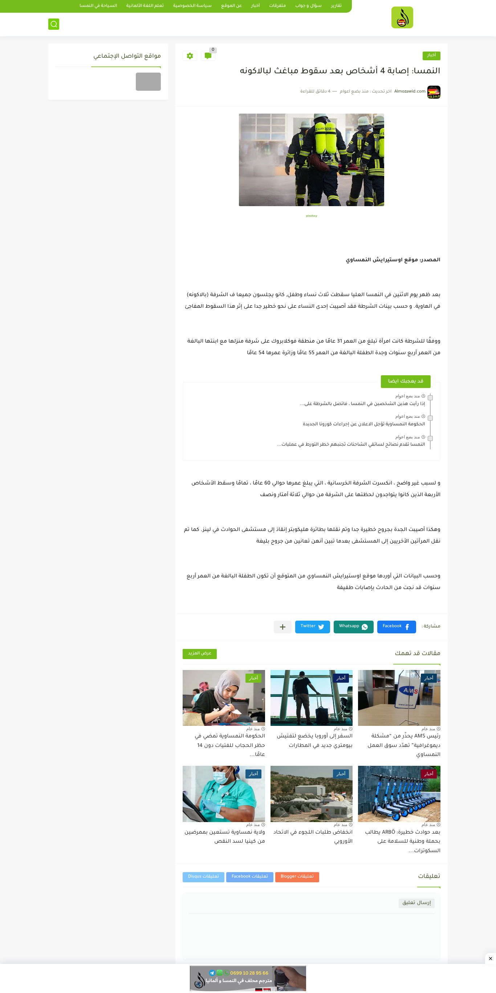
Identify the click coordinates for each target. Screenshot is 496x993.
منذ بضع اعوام (407, 396)
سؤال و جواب (308, 6)
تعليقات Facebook (250, 877)
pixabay (311, 216)
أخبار (255, 6)
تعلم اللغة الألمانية (145, 6)
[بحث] (53, 24)
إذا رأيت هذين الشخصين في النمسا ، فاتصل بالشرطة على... (362, 404)
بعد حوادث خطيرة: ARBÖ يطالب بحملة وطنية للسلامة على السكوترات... (402, 842)
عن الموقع (231, 6)
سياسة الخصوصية (192, 6)
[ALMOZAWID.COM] (402, 17)
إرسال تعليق (416, 903)
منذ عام (428, 728)
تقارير (336, 6)
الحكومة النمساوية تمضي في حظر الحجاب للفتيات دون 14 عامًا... (230, 746)
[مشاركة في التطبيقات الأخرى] (283, 627)
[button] (396, 627)
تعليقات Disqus (203, 877)
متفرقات (277, 6)
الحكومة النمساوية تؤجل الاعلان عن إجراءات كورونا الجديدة (364, 424)
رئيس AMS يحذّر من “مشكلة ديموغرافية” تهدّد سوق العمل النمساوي (403, 746)
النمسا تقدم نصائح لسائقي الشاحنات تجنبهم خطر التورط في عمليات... (351, 445)
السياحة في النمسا (98, 6)
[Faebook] (148, 82)
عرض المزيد (199, 653)
